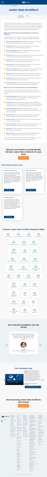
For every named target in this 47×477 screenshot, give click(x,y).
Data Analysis (29, 236)
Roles (3, 5)
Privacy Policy (40, 441)
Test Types (19, 422)
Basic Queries (8, 236)
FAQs (39, 443)
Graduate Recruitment (25, 431)
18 (38, 355)
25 (27, 357)
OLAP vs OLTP (35, 286)
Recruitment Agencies (32, 467)
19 (17, 357)
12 (27, 355)
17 (36, 355)
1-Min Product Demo (40, 427)
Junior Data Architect (14, 5)
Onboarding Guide (25, 425)
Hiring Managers (25, 428)
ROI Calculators (32, 461)
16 (34, 355)
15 (33, 355)
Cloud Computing (18, 236)
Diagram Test (18, 460)
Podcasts (31, 471)
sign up (36, 137)
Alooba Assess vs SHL (33, 455)
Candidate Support (40, 423)
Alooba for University (13, 431)
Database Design (35, 261)
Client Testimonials (40, 430)
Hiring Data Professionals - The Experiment (33, 463)
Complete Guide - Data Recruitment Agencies (33, 421)
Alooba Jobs (13, 436)
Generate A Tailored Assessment (25, 418)
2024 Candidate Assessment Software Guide (32, 433)
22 (22, 357)
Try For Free (23, 158)
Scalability (34, 295)
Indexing (18, 278)
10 (24, 355)
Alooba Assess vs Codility (33, 449)
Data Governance (13, 244)
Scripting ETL (23, 303)
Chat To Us (25, 421)
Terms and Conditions (40, 439)
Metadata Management (14, 286)
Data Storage (35, 252)
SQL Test (18, 442)
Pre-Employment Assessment (19, 427)
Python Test (19, 444)
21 (20, 357)
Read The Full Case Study (33, 387)
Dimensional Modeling (11, 269)
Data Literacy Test (19, 431)
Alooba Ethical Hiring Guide (32, 443)
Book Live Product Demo (40, 418)
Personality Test (19, 463)
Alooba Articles (32, 469)
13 (29, 355)
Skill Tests (19, 420)
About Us (40, 444)
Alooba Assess (12, 418)
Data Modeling (34, 244)
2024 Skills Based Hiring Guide (33, 418)
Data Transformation (12, 261)
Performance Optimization (14, 295)
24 (26, 357)
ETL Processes (9, 278)
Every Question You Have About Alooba (41, 433)
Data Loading (24, 244)
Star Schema (25, 312)
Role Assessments (19, 418)
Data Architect (7, 5)
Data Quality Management (14, 252)
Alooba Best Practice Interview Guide (33, 425)
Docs (39, 424)
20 (19, 357)
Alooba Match (13, 420)
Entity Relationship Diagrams (36, 269)
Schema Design (13, 303)
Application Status (40, 436)
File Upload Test (19, 457)
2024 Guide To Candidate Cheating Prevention (33, 429)
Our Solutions (25, 423)
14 (31, 355)
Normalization (25, 286)
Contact (39, 420)
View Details (9, 190)
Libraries (38, 278)
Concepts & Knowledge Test (19, 438)
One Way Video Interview (18, 454)
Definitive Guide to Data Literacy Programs (33, 439)
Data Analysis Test (18, 434)
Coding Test (19, 440)
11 (26, 355)
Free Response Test (19, 450)
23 (24, 357)
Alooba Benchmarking (13, 434)
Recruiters (25, 433)
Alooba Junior (13, 427)
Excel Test (19, 447)
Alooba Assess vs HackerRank (33, 452)
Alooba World (13, 429)
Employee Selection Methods (18, 466)
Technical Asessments (19, 424)
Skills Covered (25, 436)
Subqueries (34, 312)
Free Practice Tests (19, 469)
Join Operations (28, 278)
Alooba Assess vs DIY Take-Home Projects (33, 458)
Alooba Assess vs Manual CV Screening (33, 446)
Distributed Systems (23, 269)
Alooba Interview (12, 425)
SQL (33, 303)
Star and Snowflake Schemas (14, 312)
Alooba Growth (12, 423)
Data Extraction (38, 236)
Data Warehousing (24, 261)
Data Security (25, 252)
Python (25, 295)
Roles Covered (25, 434)
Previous (6, 344)
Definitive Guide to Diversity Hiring (33, 436)
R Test (18, 445)
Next (39, 344)
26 (29, 357)
